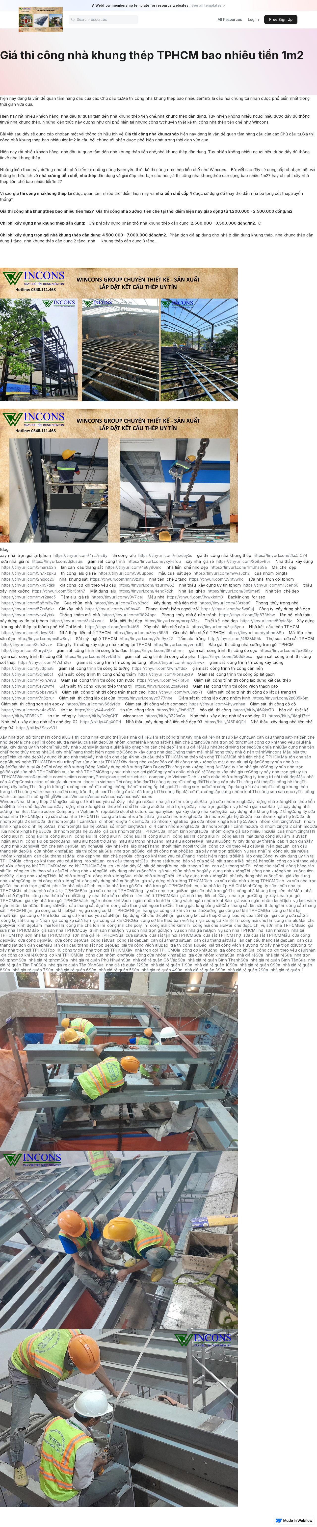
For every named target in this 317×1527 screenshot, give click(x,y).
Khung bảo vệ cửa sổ (189, 860)
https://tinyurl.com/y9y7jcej (117, 597)
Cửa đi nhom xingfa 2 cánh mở (280, 826)
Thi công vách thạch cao (38, 791)
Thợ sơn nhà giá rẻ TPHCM (89, 935)
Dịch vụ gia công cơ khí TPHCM (99, 910)
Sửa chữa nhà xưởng (144, 875)
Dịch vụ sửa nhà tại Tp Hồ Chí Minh (218, 885)
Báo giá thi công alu (85, 851)
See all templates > (208, 5)
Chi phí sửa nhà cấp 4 (65, 885)
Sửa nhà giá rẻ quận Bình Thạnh (209, 960)
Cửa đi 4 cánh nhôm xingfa (165, 826)
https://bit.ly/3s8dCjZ (176, 709)
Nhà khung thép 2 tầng (38, 801)
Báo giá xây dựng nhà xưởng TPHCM (167, 880)
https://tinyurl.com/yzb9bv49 (112, 608)
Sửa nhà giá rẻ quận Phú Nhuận (91, 960)
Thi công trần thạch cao (84, 791)
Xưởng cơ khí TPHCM (75, 865)
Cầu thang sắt (154, 860)
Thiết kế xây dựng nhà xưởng (193, 875)
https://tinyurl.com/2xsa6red (161, 686)
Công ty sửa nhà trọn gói (157, 890)
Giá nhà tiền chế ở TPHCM (255, 756)
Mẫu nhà (209, 747)
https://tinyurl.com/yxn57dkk (28, 585)
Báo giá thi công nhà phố (161, 851)
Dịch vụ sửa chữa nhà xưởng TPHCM (239, 880)
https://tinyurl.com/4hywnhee (217, 703)
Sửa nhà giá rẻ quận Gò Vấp (150, 960)
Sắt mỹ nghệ (84, 846)
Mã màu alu (209, 841)
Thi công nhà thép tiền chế (49, 895)
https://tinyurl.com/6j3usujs (57, 561)
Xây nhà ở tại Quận (28, 766)
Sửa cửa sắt (127, 935)
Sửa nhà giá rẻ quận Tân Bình (67, 964)
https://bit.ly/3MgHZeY (289, 715)
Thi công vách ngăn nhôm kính (194, 900)
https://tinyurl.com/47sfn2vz (45, 662)
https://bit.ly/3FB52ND (22, 715)
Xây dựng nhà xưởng (139, 761)
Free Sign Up (280, 19)
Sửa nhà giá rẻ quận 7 (24, 969)
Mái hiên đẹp (270, 846)
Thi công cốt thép (252, 781)
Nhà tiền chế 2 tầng (184, 742)
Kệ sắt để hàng (253, 860)
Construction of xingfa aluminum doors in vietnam (67, 781)
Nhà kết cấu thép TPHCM (155, 756)
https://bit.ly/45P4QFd (225, 721)
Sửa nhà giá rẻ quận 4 (153, 969)
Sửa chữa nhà (267, 747)
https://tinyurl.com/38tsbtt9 (225, 602)
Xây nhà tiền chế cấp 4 (109, 756)
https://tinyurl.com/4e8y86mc (133, 567)
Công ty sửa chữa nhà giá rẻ (179, 771)
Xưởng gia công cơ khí (226, 950)
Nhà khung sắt (152, 742)
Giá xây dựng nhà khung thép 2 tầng (256, 811)
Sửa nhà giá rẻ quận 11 (163, 964)
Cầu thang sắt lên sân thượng (249, 905)
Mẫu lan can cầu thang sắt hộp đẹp (77, 945)
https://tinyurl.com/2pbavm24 (29, 692)
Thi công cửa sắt (261, 865)
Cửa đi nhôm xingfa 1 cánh (63, 821)
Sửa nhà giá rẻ (135, 737)
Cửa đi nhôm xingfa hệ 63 (219, 816)
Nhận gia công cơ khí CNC (106, 920)
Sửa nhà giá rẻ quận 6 (67, 969)
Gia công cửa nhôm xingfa (102, 955)
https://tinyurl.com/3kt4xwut (77, 620)
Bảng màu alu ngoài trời (83, 841)
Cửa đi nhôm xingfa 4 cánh (115, 821)
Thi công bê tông (285, 781)
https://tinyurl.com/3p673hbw (247, 614)
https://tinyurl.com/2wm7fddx (159, 668)
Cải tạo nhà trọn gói (24, 885)
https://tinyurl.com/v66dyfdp (93, 703)
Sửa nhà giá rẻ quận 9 (251, 964)
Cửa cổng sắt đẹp (124, 940)
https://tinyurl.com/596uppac (125, 573)
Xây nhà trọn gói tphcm (22, 737)
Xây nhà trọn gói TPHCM (149, 950)
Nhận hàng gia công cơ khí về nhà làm (167, 910)
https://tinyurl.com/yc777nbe (145, 698)
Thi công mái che (249, 920)
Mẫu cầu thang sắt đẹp (80, 905)
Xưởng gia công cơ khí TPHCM (234, 910)
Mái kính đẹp (21, 925)
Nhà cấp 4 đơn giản (286, 841)
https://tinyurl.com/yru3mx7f (175, 692)
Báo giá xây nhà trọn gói (209, 851)
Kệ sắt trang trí (224, 860)
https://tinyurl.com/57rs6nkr (27, 608)
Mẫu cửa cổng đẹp (25, 940)
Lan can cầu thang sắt (270, 737)
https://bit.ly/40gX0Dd (100, 721)
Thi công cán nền (79, 786)
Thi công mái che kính (163, 925)
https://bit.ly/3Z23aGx (165, 715)
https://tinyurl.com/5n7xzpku (28, 573)
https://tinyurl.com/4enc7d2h (146, 591)
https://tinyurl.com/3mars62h (28, 567)
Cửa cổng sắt (94, 940)
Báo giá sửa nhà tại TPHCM (106, 890)
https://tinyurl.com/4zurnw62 (146, 585)
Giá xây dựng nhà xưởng (125, 870)
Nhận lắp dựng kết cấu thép (137, 915)
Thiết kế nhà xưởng (66, 875)
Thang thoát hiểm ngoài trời (97, 752)
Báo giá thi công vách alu (136, 945)
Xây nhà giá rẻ (198, 737)
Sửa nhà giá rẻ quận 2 (239, 969)
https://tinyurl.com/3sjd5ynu (217, 626)
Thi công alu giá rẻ (56, 742)
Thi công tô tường (46, 786)
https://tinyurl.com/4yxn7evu (28, 680)
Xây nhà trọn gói (206, 806)
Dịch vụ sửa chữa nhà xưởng (214, 776)
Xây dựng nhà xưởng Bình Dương (134, 766)
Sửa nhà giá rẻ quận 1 (282, 969)
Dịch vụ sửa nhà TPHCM (75, 771)
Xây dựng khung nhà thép (63, 756)
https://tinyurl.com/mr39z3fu (117, 579)
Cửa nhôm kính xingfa (179, 831)
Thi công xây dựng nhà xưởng (103, 880)
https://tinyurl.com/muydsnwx (176, 662)
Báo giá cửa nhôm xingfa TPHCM (125, 831)
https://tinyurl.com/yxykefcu (154, 561)
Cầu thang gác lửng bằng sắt (193, 905)
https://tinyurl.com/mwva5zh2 (221, 573)
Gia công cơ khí (189, 950)
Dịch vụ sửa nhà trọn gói (110, 885)
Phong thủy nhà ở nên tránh (238, 752)
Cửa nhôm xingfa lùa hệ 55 (74, 826)
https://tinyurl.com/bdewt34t (28, 632)
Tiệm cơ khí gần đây (116, 865)
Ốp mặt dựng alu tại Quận (235, 761)
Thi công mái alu (282, 920)
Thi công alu (56, 737)
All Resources (230, 19)
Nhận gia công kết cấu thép (190, 915)
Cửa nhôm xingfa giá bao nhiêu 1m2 (235, 831)
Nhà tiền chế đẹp (157, 747)
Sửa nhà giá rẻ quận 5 (110, 969)
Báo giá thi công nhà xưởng (185, 761)
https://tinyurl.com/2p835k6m (280, 698)
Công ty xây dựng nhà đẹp (148, 752)
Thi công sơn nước (192, 786)
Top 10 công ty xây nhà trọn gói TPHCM (86, 950)
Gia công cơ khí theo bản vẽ (159, 920)
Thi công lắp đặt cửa (177, 791)
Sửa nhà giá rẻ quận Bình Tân (269, 960)
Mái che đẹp (27, 742)
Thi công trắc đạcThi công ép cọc (148, 781)
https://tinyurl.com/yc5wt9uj (227, 608)
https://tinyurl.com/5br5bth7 (58, 591)
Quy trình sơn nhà (97, 930)
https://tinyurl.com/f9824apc (129, 614)
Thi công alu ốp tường (38, 841)
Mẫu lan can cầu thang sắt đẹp (258, 940)
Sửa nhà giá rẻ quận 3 (196, 969)
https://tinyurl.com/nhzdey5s (165, 555)
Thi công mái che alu (205, 925)
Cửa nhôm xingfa (122, 742)
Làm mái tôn (46, 925)
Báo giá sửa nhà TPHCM (28, 771)
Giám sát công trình (167, 737)
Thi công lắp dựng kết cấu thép (239, 786)
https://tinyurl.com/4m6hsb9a (239, 567)
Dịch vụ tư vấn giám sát (244, 806)
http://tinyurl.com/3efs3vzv (26, 644)
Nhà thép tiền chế (114, 806)
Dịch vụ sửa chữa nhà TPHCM (63, 816)
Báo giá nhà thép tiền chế (195, 895)
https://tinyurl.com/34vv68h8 (92, 656)
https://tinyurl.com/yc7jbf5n (163, 680)
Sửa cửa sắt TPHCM (213, 935)
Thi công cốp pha (219, 781)
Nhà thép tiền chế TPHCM (205, 756)
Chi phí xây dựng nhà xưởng (248, 875)
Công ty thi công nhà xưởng (47, 880)
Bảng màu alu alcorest (175, 841)
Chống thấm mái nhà (192, 752)
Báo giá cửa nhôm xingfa (224, 801)
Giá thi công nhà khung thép (94, 737)
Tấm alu (289, 836)
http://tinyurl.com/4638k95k (234, 638)
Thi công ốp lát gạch (155, 786)
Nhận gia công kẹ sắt (59, 920)
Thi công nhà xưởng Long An (193, 766)
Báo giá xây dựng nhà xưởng (193, 811)
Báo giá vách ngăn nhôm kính (253, 900)
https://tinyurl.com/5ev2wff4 (27, 686)
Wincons (273, 752)
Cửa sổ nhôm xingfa (161, 821)
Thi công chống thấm (116, 786)
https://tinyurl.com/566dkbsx (225, 656)
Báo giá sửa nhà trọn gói (204, 890)
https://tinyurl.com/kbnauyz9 (165, 674)
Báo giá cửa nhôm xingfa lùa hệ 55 (214, 821)
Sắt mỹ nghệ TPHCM (27, 761)
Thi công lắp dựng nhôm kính (224, 791)
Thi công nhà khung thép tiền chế (260, 890)
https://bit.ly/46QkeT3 (253, 709)
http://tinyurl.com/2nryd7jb (27, 650)
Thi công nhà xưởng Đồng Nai (74, 766)
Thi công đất (191, 781)
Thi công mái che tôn (78, 925)
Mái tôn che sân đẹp (52, 846)
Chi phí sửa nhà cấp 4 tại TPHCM (47, 890)
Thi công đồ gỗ (40, 796)
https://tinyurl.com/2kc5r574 (280, 555)
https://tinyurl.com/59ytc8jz (266, 620)
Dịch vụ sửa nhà (249, 851)
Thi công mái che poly (120, 925)
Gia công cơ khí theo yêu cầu (275, 742)
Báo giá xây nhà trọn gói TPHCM (47, 900)
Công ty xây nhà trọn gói (272, 945)
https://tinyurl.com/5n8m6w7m (30, 602)
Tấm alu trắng (60, 761)
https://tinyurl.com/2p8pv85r (243, 561)
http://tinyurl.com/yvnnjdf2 (179, 644)
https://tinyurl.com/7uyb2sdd (121, 602)
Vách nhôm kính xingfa (269, 821)
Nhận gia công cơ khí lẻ (45, 910)
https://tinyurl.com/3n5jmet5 (234, 591)
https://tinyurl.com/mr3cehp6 (270, 585)
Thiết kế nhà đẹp (23, 756)
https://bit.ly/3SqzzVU (36, 727)
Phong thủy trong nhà (28, 752)
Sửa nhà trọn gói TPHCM (159, 885)
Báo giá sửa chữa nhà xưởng (176, 870)
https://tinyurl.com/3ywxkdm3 (195, 597)
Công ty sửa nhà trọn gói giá (125, 771)
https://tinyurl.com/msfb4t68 (112, 626)
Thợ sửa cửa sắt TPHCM (97, 761)
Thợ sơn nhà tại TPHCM (38, 935)
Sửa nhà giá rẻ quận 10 (207, 964)
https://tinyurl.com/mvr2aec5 (28, 597)
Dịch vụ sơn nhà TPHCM (274, 925)
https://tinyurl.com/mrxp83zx (172, 620)
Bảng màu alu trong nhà (130, 841)
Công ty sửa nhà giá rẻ (242, 766)
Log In (253, 19)
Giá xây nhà (60, 752)
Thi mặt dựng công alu (259, 836)
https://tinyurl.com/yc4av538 (28, 709)
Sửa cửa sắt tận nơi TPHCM (166, 935)
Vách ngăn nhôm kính (100, 900)
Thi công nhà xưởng (81, 870)
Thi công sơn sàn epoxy (274, 791)
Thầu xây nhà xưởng (71, 747)
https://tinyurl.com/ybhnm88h (255, 632)
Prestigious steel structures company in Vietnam (141, 776)
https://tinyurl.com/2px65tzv (286, 650)
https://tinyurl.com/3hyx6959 (140, 632)
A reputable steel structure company (130, 811)
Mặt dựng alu (103, 747)
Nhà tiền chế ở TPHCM (147, 895)
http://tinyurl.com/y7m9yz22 (146, 638)
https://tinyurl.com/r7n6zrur (27, 698)
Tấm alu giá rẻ (187, 747)
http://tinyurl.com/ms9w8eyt (44, 638)
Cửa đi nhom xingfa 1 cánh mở (221, 826)
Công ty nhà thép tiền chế (100, 895)
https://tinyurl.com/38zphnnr (157, 650)
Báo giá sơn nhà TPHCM (55, 930)
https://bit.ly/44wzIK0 (95, 709)
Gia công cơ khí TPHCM (30, 865)
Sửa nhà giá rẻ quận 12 (118, 964)
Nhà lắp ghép (128, 747)
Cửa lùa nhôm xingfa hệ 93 (270, 816)
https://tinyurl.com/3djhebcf (27, 674)
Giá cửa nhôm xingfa (289, 831)
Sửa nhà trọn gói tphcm (225, 742)
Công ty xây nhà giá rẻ (227, 771)
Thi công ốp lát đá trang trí (132, 791)
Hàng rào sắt (85, 860)
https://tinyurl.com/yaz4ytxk (27, 614)
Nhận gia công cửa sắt (281, 915)
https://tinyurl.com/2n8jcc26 (27, 579)
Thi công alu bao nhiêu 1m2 (120, 816)
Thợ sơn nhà (268, 930)
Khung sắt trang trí (184, 865)
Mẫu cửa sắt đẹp (90, 742)
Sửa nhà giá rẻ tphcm (39, 960)
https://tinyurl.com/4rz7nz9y (80, 555)
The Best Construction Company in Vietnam (53, 811)
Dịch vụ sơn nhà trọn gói (139, 930)
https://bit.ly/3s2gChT (98, 715)
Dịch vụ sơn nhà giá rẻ (185, 930)
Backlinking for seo (235, 747)
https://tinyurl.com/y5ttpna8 (27, 668)
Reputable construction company (64, 776)
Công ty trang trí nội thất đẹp (269, 776)
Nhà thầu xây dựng (230, 737)
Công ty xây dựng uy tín (244, 841)
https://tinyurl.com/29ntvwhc (216, 579)
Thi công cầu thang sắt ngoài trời (134, 905)
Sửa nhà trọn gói (173, 806)
